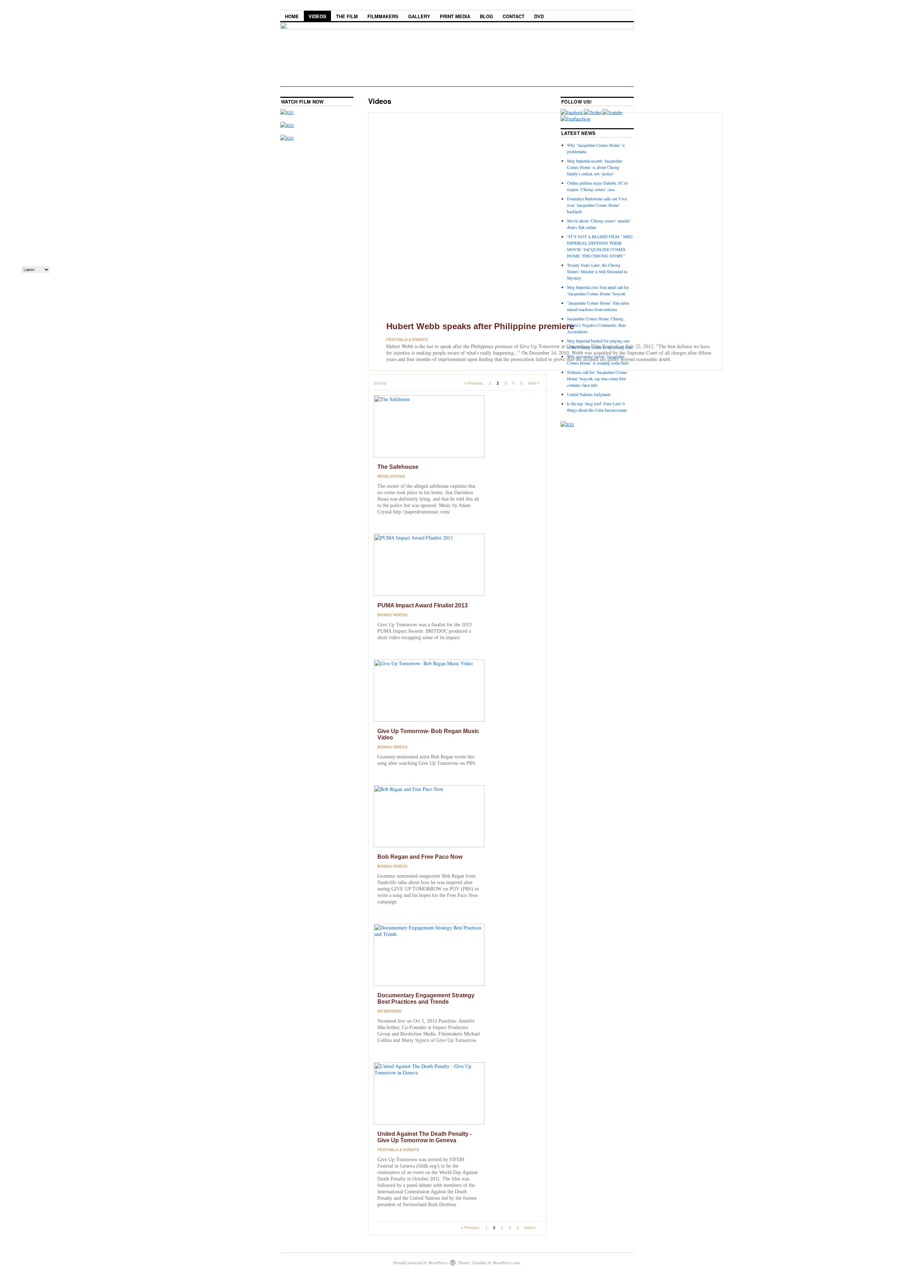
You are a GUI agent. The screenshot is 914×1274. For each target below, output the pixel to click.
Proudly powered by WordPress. (420, 1262)
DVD (539, 16)
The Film (347, 16)
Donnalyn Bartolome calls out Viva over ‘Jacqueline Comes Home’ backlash (597, 205)
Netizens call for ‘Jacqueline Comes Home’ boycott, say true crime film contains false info (597, 378)
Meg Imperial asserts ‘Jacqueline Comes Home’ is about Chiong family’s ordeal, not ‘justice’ (594, 167)
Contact (513, 16)
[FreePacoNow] (576, 118)
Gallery (419, 16)
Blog (486, 16)
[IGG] (287, 125)
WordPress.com (506, 1262)
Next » (533, 383)
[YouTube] (612, 112)
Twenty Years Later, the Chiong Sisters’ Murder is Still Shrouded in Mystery (597, 271)
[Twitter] (593, 112)
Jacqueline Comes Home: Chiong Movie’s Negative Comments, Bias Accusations (596, 325)
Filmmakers (382, 16)
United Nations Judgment (588, 394)
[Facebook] (572, 112)
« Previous (473, 383)
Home (292, 16)
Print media (455, 16)
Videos (317, 16)
